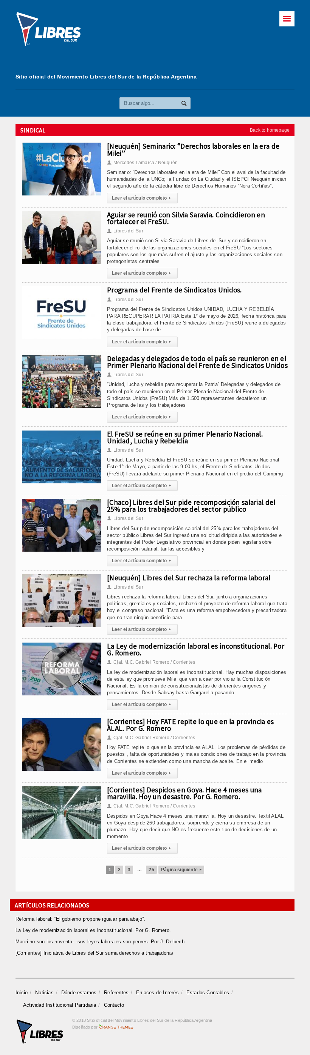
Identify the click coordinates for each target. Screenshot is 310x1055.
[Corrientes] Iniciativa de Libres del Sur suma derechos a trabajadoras (95, 953)
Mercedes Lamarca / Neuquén (142, 162)
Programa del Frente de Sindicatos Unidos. (174, 289)
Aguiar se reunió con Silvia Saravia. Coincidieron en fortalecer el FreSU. (186, 218)
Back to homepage (270, 130)
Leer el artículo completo (141, 198)
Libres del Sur (125, 231)
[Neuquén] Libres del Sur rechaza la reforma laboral (189, 577)
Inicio (22, 992)
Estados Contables (207, 992)
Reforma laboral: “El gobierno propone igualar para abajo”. (80, 919)
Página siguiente (181, 869)
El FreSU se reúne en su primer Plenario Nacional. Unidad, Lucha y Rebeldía (185, 437)
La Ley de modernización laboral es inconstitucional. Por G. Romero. (195, 649)
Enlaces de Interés (157, 992)
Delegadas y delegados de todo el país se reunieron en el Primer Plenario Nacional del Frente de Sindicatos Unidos (197, 362)
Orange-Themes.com (116, 1027)
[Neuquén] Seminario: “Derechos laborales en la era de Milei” (193, 149)
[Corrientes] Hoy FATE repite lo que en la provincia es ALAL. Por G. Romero (190, 725)
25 (151, 869)
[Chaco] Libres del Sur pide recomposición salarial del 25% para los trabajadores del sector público (191, 506)
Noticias (44, 992)
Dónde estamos (79, 992)
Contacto (114, 1005)
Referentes (116, 992)
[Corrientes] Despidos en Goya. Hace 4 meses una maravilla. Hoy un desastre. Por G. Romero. (184, 793)
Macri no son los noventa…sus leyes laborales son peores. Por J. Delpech (100, 941)
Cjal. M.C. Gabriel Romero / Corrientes (151, 662)
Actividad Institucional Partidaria (59, 1005)
